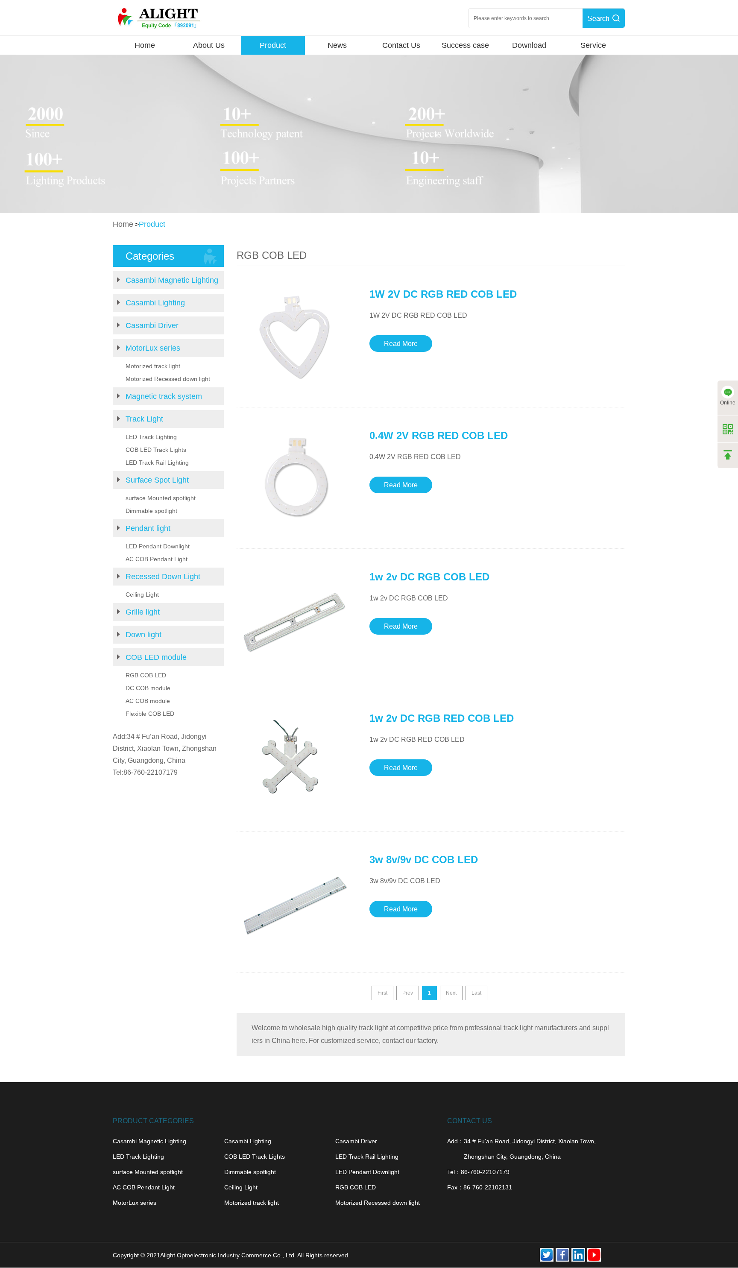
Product (273, 45)
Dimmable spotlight (151, 510)
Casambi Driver (152, 325)
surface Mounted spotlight (161, 498)
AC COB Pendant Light (156, 559)
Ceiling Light (142, 594)
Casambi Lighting (155, 303)
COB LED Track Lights (156, 449)
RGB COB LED (146, 675)
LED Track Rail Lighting (157, 462)
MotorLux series (153, 348)
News (337, 45)
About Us (209, 45)
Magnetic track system (164, 396)
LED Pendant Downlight (158, 546)
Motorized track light (153, 366)
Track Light (144, 419)
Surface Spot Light (157, 480)
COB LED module (156, 657)
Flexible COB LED (150, 713)
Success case (465, 45)
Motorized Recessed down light (168, 378)
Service (593, 45)
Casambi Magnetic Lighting (172, 280)
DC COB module (148, 688)
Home (145, 45)
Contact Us (401, 45)
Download (529, 45)
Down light (143, 634)
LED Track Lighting (151, 436)
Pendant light (148, 528)
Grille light (143, 612)
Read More (401, 343)
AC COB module (148, 700)
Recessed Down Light (163, 576)
